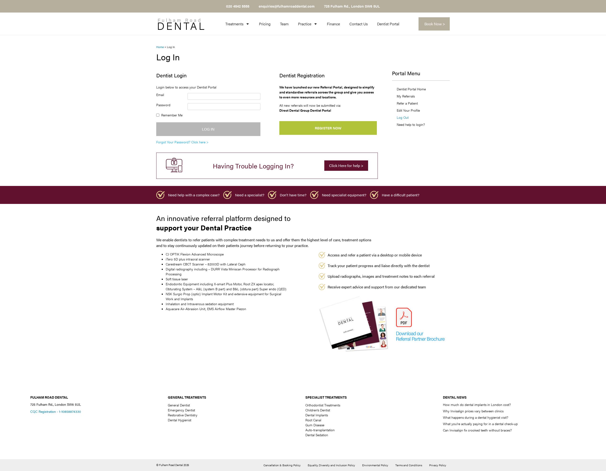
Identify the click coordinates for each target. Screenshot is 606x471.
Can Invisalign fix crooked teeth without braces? (477, 430)
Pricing (265, 24)
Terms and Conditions (408, 465)
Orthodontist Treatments (322, 405)
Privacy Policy (437, 465)
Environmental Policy (375, 465)
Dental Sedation (316, 434)
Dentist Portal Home (411, 89)
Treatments (234, 24)
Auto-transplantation (320, 429)
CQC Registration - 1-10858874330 (55, 411)
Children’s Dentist (317, 410)
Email (160, 94)
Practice (304, 24)
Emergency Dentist (181, 410)
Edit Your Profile (408, 110)
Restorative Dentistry (182, 415)
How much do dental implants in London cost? (477, 404)
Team (284, 24)
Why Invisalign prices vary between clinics (473, 411)
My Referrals (406, 96)
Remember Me (172, 115)
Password (163, 104)
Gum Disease (314, 425)
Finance (333, 24)
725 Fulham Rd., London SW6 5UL (352, 6)
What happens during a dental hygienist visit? (475, 417)
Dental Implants (316, 415)
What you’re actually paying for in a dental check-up (480, 423)
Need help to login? (411, 124)
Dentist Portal (388, 24)
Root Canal (313, 420)
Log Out (403, 117)
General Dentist (179, 405)
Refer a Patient (407, 103)
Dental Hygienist (179, 420)
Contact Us (358, 24)
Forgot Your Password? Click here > (182, 142)
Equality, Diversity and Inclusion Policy (331, 465)
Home (160, 47)
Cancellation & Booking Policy (282, 465)
